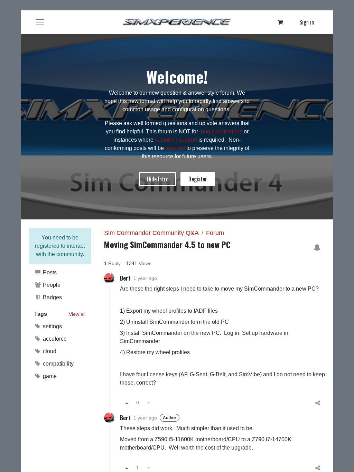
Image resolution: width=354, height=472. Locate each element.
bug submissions (221, 131)
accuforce (54, 339)
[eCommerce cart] (280, 22)
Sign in (306, 22)
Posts (49, 272)
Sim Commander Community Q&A (151, 232)
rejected (175, 148)
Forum (215, 232)
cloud (48, 351)
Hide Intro (157, 179)
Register (197, 179)
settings (51, 326)
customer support (176, 140)
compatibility (57, 364)
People (50, 285)
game (49, 376)
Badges (51, 297)
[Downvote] (148, 402)
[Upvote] (126, 402)
